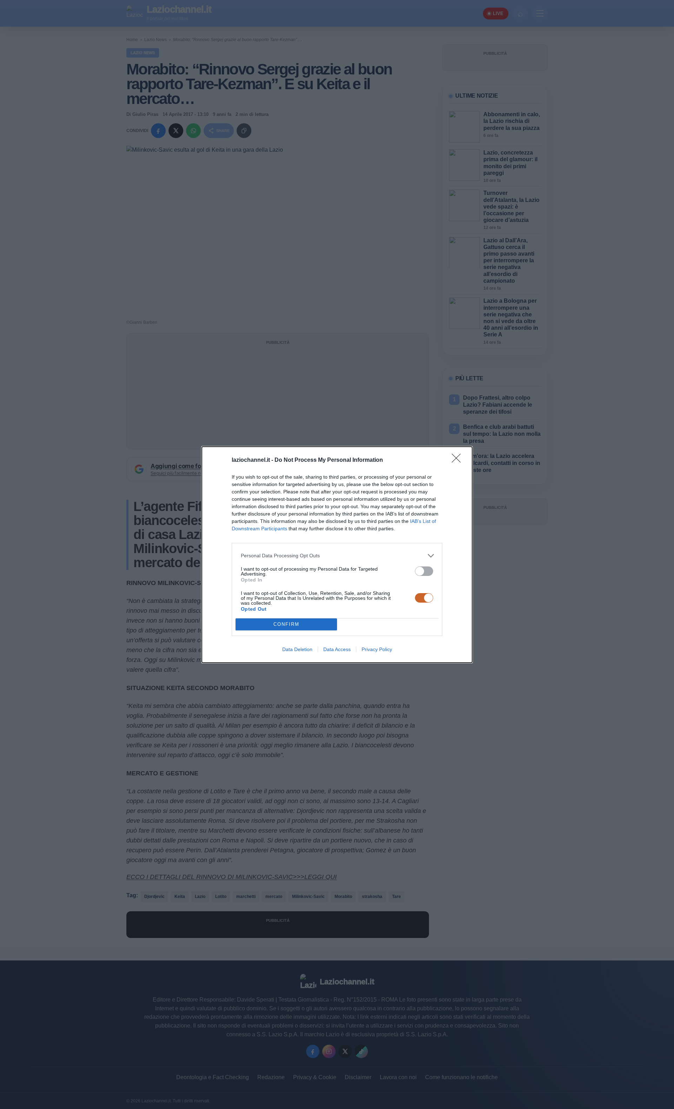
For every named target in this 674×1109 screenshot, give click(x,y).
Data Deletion (297, 649)
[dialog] (337, 555)
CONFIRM (286, 624)
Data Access (337, 649)
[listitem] (337, 555)
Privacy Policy (377, 649)
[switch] (424, 571)
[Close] (458, 460)
